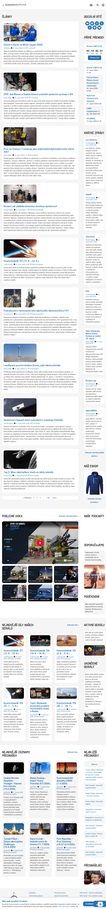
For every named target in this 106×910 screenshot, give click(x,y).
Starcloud (90, 236)
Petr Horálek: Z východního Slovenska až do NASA (94, 844)
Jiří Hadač (7, 792)
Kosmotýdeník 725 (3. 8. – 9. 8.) (66, 652)
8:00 (94, 145)
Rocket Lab (91, 380)
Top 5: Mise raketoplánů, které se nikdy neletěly (28, 472)
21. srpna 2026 (20, 423)
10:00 (95, 242)
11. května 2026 (44, 787)
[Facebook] (92, 23)
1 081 (48, 498)
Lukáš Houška (8, 264)
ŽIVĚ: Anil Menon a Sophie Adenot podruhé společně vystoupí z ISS (38, 94)
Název (94, 764)
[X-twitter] (102, 23)
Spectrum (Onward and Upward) (92, 98)
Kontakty (32, 893)
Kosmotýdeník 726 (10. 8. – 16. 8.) (39, 652)
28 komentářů (34, 475)
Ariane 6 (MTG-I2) (94, 46)
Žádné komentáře (37, 210)
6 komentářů (40, 716)
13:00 (95, 199)
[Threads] (90, 27)
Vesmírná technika (61, 896)
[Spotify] (94, 27)
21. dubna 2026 (71, 787)
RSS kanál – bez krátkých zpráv (91, 896)
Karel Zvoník (34, 715)
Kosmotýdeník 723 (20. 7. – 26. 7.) (66, 704)
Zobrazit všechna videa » (68, 516)
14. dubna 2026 (44, 848)
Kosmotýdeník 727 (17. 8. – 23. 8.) (21, 261)
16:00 (28, 314)
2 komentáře (36, 423)
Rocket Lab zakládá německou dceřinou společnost (30, 206)
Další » (54, 498)
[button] (91, 5)
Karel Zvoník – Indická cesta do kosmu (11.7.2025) (39, 842)
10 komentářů (34, 369)
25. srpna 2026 (17, 48)
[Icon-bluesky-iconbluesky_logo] (99, 27)
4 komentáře (66, 658)
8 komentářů (34, 155)
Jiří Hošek (7, 48)
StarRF (89, 194)
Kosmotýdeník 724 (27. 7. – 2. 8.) (13, 704)
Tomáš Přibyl (8, 475)
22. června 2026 (18, 792)
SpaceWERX (91, 410)
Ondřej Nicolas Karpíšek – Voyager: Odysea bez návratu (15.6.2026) (13, 783)
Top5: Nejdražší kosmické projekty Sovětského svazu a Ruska (39, 707)
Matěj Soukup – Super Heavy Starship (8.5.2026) (40, 781)
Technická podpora (36, 896)
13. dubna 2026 (71, 848)
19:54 (91, 343)
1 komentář (31, 48)
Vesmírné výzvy (60, 893)
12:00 (27, 264)
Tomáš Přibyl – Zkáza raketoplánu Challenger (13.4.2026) (13, 843)
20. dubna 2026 (18, 850)
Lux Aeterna (91, 140)
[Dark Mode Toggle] (100, 904)
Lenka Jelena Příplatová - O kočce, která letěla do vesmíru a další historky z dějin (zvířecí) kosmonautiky (94, 775)
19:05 (26, 98)
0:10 (24, 48)
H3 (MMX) (91, 118)
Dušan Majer (90, 342)
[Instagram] (97, 23)
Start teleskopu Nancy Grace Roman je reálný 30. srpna (93, 335)
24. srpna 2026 (19, 98)
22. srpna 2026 (20, 314)
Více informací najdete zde (68, 906)
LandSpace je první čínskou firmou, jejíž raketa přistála (32, 365)
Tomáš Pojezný (90, 143)
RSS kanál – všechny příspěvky (91, 893)
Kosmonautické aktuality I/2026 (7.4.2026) (65, 781)
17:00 (28, 210)
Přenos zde (94, 58)
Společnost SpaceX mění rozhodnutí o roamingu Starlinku (33, 420)
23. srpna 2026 (20, 210)
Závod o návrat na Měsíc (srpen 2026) (23, 44)
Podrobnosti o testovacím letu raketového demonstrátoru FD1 (36, 310)
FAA (87, 291)
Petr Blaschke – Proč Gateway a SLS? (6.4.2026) (66, 842)
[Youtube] (87, 23)
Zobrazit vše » (72, 625)
